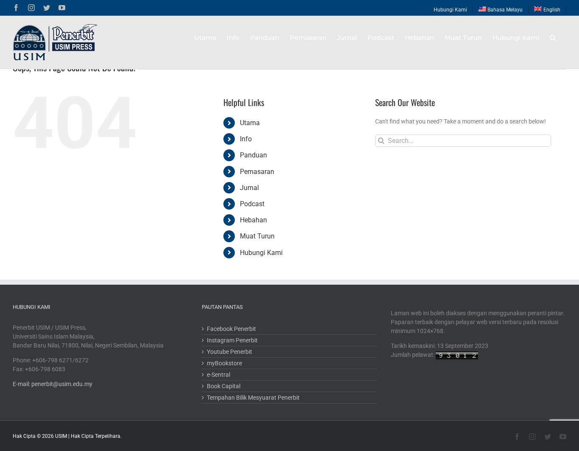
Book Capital (223, 386)
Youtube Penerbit (229, 351)
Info (246, 139)
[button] (553, 37)
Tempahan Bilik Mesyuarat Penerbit (253, 397)
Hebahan (253, 220)
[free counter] (457, 354)
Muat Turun (257, 236)
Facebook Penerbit (231, 328)
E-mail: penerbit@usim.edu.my (52, 384)
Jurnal (249, 188)
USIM (61, 436)
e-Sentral (218, 374)
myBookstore (224, 363)
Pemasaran (257, 172)
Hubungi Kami (261, 253)
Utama (250, 123)
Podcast (252, 204)
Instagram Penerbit (232, 340)
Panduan (253, 155)
